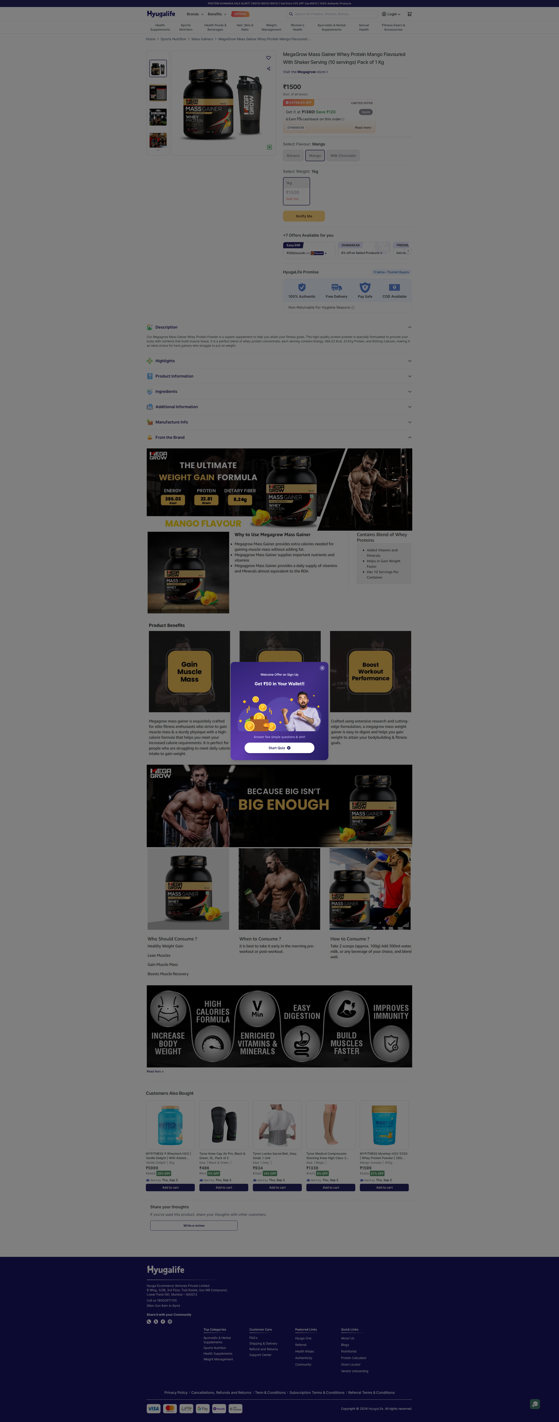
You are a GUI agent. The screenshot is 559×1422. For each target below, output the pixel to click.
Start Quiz (277, 748)
